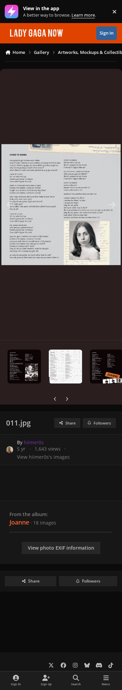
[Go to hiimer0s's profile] (9, 449)
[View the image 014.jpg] (65, 366)
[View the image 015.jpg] (24, 366)
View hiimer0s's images (43, 457)
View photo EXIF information (61, 548)
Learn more (13, 11)
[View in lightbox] (61, 204)
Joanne (19, 522)
